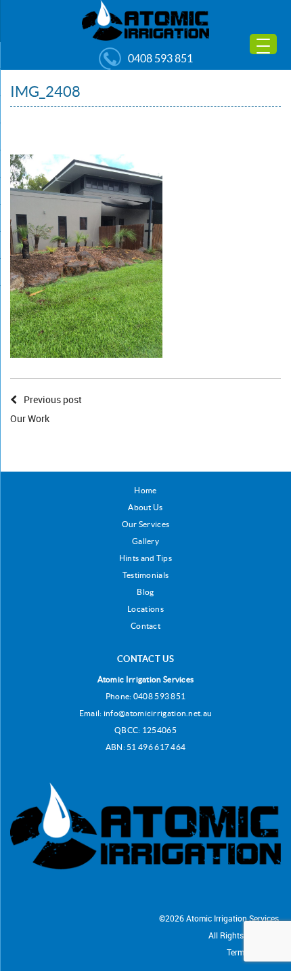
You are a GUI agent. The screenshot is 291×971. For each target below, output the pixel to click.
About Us (145, 507)
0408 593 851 (160, 58)
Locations (145, 608)
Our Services (146, 524)
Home (145, 490)
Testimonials (145, 575)
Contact (145, 625)
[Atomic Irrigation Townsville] (145, 19)
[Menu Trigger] (263, 44)
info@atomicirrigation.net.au (158, 713)
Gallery (145, 541)
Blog (145, 591)
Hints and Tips (145, 558)
